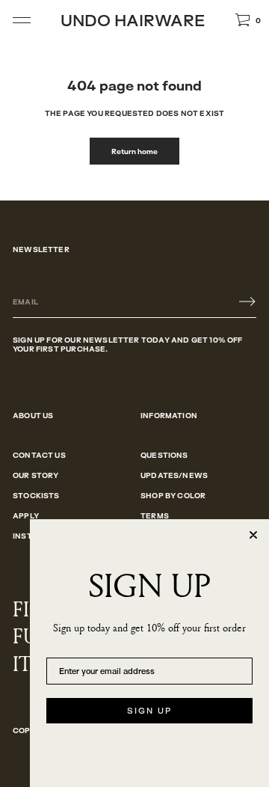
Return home (134, 151)
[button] (247, 20)
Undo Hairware (133, 20)
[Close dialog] (253, 534)
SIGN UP (149, 710)
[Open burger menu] (22, 20)
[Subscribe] (247, 301)
